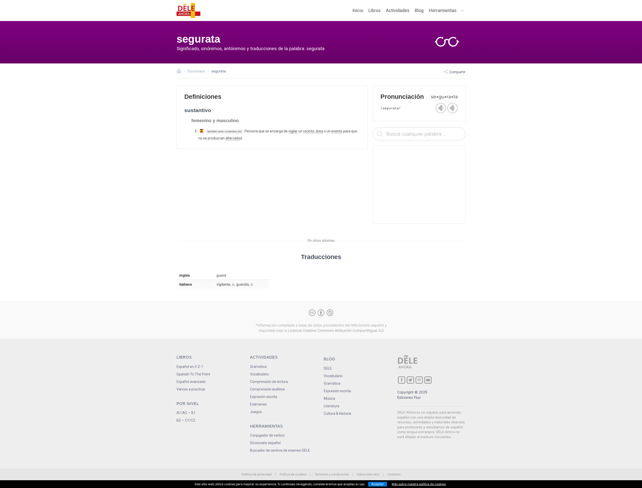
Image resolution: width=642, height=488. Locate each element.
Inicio (357, 10)
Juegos (256, 412)
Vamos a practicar (191, 389)
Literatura (331, 406)
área (319, 131)
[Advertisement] (419, 184)
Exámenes (258, 404)
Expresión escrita (263, 397)
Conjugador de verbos (267, 435)
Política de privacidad (257, 474)
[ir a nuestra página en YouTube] (428, 380)
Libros (374, 10)
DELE (328, 368)
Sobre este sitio (368, 474)
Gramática (258, 367)
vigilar (293, 131)
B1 (193, 413)
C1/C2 (190, 420)
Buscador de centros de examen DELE (280, 450)
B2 (179, 420)
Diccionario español (265, 443)
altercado (232, 138)
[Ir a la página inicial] (180, 72)
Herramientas (443, 10)
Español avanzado (191, 382)
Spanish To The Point (193, 374)
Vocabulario (259, 374)
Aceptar (377, 484)
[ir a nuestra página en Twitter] (410, 380)
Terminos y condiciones (332, 474)
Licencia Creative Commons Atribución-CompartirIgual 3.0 (336, 330)
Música (329, 398)
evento (336, 131)
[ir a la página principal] (188, 10)
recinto (308, 131)
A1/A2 (182, 413)
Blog (419, 10)
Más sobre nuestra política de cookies (419, 484)
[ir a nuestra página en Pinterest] (419, 380)
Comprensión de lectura (269, 382)
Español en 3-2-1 (190, 367)
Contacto (394, 474)
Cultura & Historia (337, 414)
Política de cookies (293, 474)
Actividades (398, 10)
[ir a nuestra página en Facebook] (401, 380)
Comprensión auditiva (267, 389)
